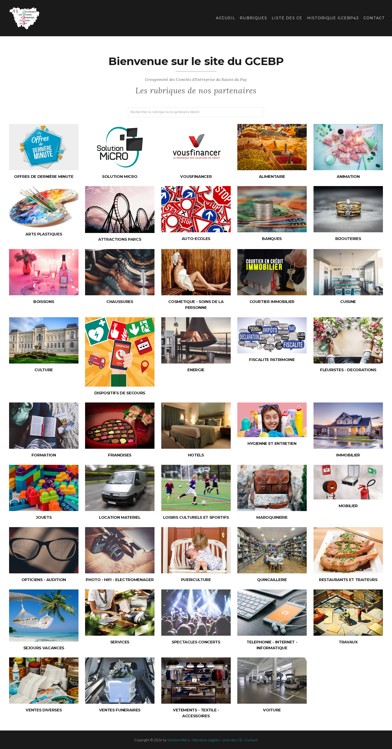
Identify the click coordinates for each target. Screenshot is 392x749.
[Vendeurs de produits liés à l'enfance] (196, 550)
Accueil (225, 18)
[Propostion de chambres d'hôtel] (196, 425)
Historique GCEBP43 (333, 18)
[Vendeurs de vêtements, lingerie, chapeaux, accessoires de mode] (196, 680)
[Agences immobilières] (348, 425)
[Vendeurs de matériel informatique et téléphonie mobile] (272, 612)
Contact (374, 18)
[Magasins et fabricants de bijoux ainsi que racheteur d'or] (348, 209)
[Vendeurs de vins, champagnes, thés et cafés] (43, 272)
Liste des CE (287, 18)
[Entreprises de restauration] (348, 550)
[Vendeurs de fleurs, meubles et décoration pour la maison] (348, 340)
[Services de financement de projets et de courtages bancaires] (272, 209)
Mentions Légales (206, 740)
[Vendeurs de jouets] (43, 488)
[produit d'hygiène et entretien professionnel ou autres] (272, 419)
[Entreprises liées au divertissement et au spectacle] (196, 612)
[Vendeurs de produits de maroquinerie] (272, 488)
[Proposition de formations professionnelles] (43, 425)
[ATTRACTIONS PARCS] (119, 209)
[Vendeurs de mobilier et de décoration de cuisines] (348, 272)
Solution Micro (178, 740)
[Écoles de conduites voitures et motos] (196, 209)
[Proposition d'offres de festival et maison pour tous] (43, 340)
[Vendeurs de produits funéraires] (119, 680)
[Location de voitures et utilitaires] (119, 488)
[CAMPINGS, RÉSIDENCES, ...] (43, 615)
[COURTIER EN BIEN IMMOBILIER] (272, 272)
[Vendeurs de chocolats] (119, 425)
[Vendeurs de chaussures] (119, 272)
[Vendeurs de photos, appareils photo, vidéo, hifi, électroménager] (119, 550)
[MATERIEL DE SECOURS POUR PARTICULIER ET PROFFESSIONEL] (119, 352)
